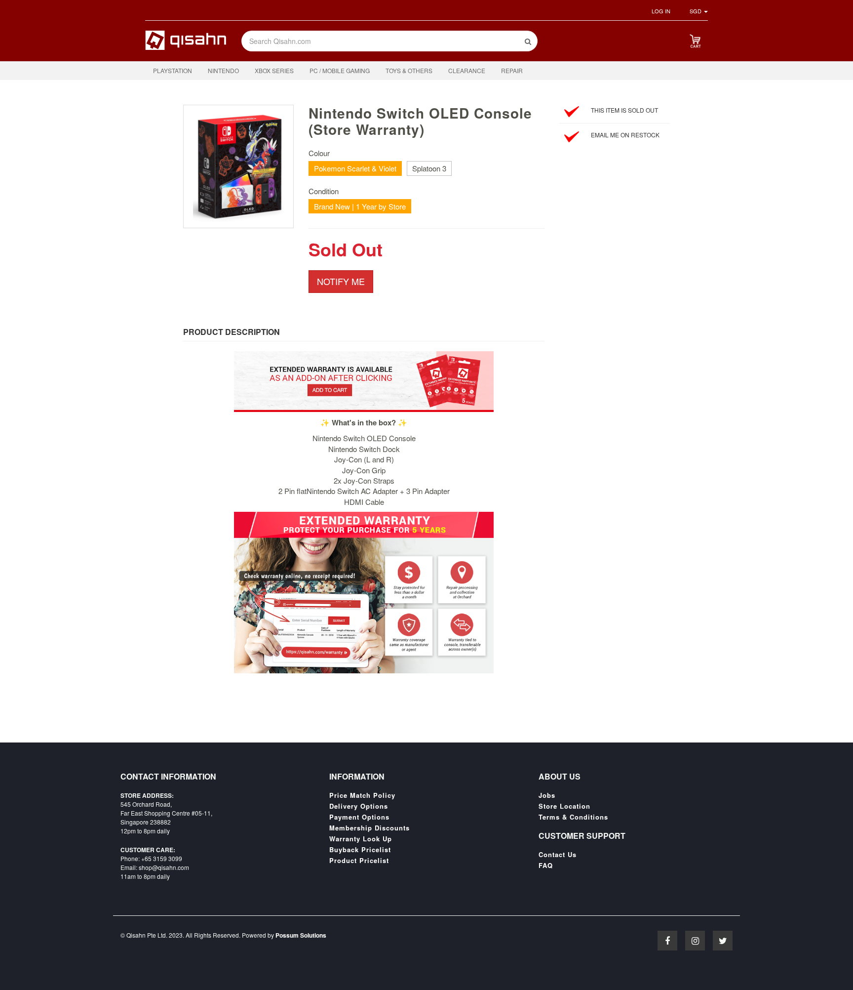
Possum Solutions (300, 935)
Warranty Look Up (360, 838)
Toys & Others (409, 70)
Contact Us (558, 854)
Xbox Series (274, 70)
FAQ (546, 865)
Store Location (564, 806)
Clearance (466, 70)
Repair (512, 70)
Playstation (172, 70)
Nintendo (223, 70)
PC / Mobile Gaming (340, 70)
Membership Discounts (369, 828)
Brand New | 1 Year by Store (360, 206)
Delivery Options (358, 806)
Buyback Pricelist (360, 849)
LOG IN (661, 11)
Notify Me (341, 281)
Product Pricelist (359, 860)
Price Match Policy (362, 795)
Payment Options (359, 817)
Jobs (547, 795)
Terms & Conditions (573, 817)
